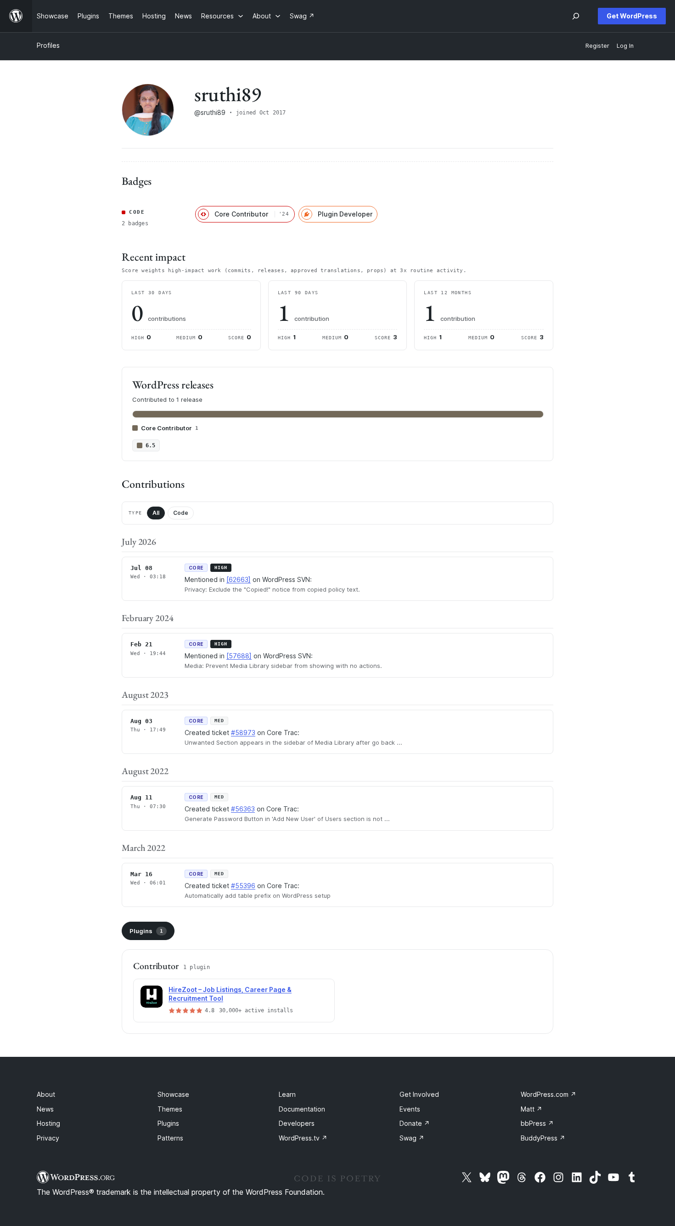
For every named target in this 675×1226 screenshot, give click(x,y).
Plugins (146, 931)
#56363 (243, 809)
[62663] (238, 579)
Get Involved (419, 1094)
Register (597, 45)
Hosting (48, 1123)
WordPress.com (548, 1094)
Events (409, 1109)
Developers (297, 1123)
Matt (531, 1109)
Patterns (170, 1138)
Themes (170, 1109)
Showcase (173, 1094)
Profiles (48, 45)
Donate (414, 1123)
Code (180, 512)
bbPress (537, 1123)
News (45, 1109)
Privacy (48, 1138)
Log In (625, 45)
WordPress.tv (303, 1138)
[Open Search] (576, 16)
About (46, 1094)
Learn (287, 1094)
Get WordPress (632, 16)
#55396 (243, 886)
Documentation (302, 1109)
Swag (411, 1138)
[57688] (239, 656)
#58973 (243, 732)
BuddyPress (543, 1138)
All (155, 512)
